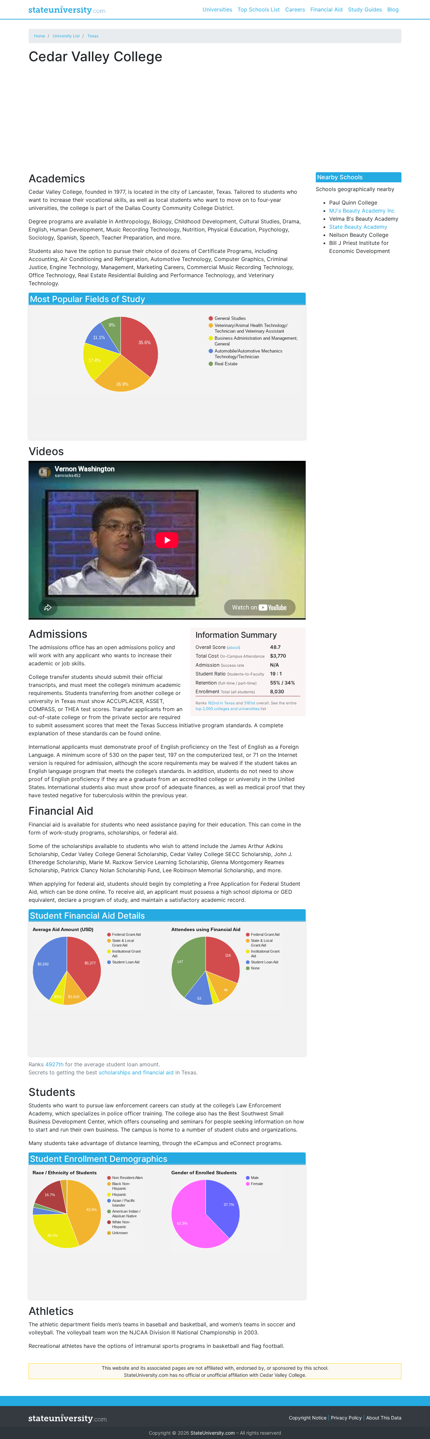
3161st (249, 703)
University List (66, 35)
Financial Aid (326, 9)
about (233, 647)
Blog (393, 9)
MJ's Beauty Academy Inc (362, 210)
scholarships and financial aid (136, 1072)
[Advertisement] (215, 114)
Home (39, 35)
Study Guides (365, 9)
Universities (217, 9)
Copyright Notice (308, 1417)
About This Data (383, 1417)
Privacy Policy (346, 1417)
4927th (54, 1064)
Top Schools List (259, 9)
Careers (295, 9)
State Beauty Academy (358, 226)
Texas (92, 35)
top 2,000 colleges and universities (228, 708)
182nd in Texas (221, 703)
